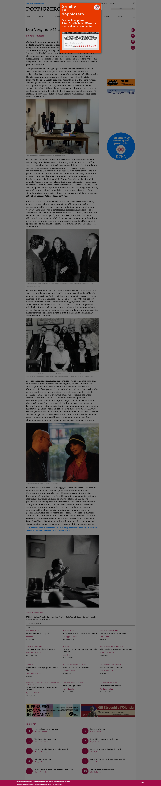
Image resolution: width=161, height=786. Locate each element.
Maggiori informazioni (55, 784)
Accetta (141, 783)
